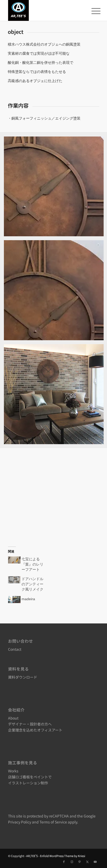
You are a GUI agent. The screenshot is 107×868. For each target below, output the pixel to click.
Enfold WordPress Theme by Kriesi (62, 856)
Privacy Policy (19, 821)
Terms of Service (53, 821)
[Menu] (92, 11)
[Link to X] (87, 861)
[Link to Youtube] (95, 861)
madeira (28, 599)
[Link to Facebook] (64, 861)
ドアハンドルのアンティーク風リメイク (32, 584)
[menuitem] (92, 11)
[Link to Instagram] (72, 861)
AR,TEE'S (32, 856)
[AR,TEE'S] (44, 10)
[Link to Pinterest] (79, 861)
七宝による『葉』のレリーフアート (32, 564)
